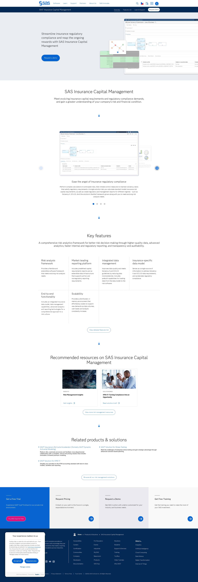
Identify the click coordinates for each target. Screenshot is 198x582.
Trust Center (78, 573)
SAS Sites (152, 3)
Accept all (17, 561)
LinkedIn (46, 562)
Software (56, 3)
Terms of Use (68, 573)
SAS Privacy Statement (34, 547)
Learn (65, 3)
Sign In (157, 3)
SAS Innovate (104, 3)
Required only (31, 561)
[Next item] (157, 168)
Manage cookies (25, 567)
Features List (127, 10)
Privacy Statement (56, 573)
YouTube (50, 562)
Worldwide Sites (142, 3)
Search (137, 3)
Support (73, 3)
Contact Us (147, 3)
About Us (92, 3)
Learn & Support (139, 10)
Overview (117, 10)
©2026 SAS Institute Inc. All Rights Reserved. (98, 573)
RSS (54, 562)
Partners (83, 3)
